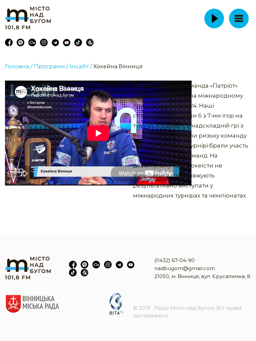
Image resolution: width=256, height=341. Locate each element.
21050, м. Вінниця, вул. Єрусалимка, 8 (202, 276)
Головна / (19, 66)
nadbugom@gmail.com (184, 268)
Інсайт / (81, 66)
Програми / (51, 66)
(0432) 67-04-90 (174, 260)
